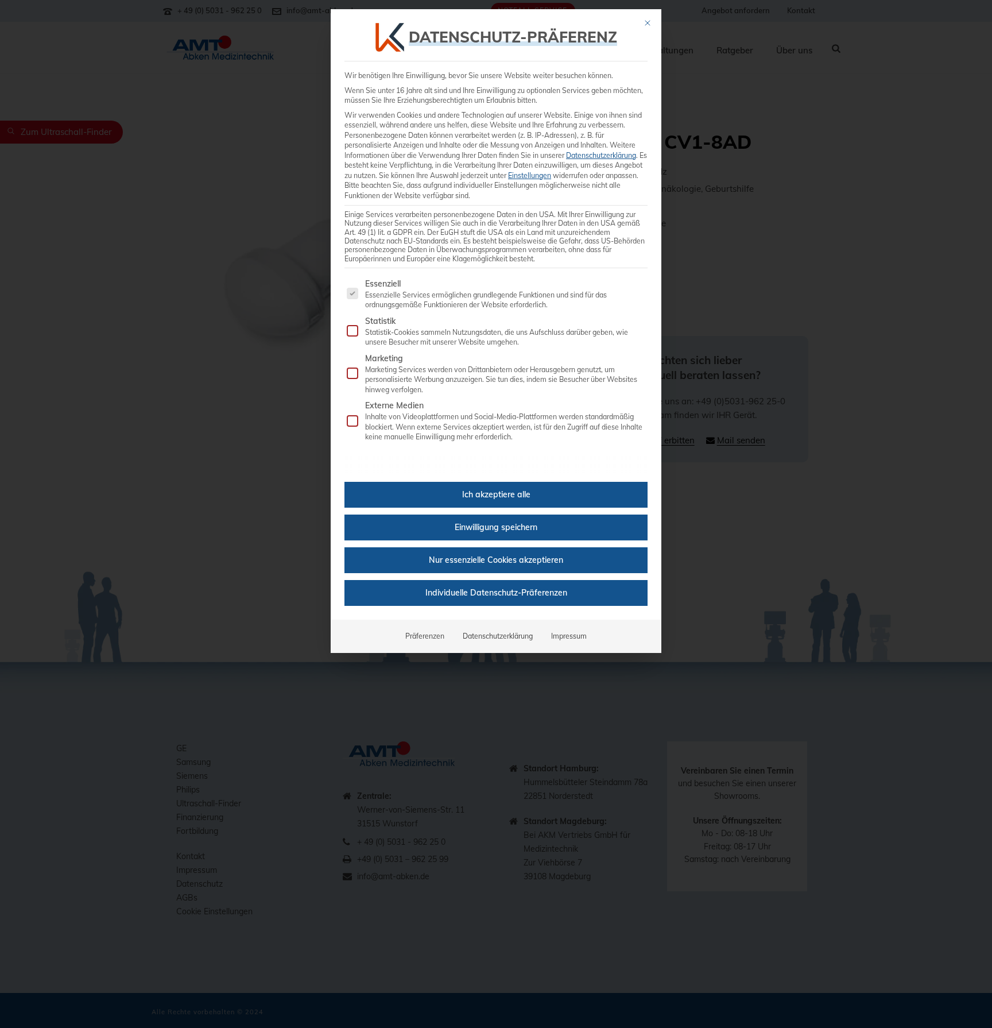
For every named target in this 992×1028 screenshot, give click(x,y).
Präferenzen (424, 636)
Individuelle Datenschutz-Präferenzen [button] (496, 593)
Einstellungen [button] (529, 175)
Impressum (569, 636)
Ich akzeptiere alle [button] (496, 494)
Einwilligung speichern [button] (496, 527)
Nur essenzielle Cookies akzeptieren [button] (496, 560)
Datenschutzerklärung (601, 155)
